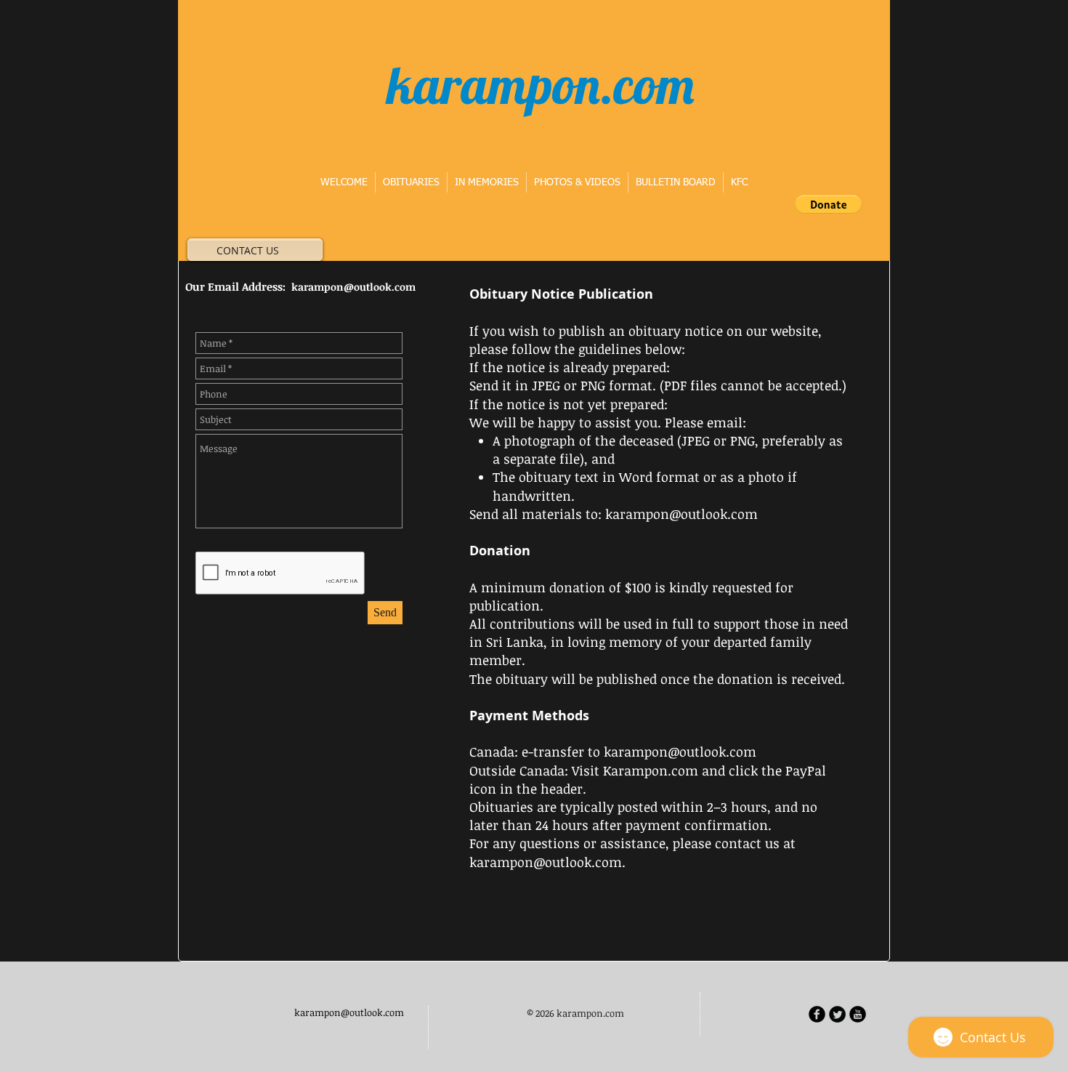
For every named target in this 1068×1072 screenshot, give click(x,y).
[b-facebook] (817, 1014)
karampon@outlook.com (353, 287)
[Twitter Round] (837, 1014)
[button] (828, 204)
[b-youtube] (857, 1014)
